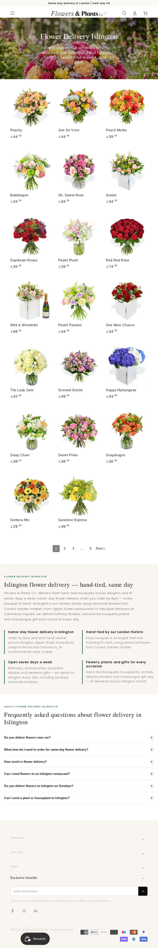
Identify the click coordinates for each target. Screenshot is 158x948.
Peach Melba (116, 130)
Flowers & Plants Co (35, 929)
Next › (100, 548)
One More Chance (120, 325)
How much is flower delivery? (25, 761)
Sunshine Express (72, 520)
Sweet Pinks (68, 455)
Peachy (16, 130)
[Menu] (12, 13)
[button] (124, 13)
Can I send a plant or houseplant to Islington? (37, 798)
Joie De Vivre (69, 130)
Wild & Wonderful (24, 325)
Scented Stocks (70, 390)
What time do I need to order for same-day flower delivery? (46, 749)
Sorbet (111, 195)
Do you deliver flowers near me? (27, 737)
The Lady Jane (22, 390)
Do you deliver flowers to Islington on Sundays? (38, 786)
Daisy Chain (20, 455)
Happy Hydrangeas (121, 390)
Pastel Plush (68, 260)
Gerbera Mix (20, 520)
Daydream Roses (23, 260)
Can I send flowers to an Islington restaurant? (37, 773)
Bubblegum (19, 195)
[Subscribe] (143, 891)
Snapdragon (115, 455)
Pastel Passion (70, 325)
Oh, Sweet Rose (71, 195)
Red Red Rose (117, 260)
